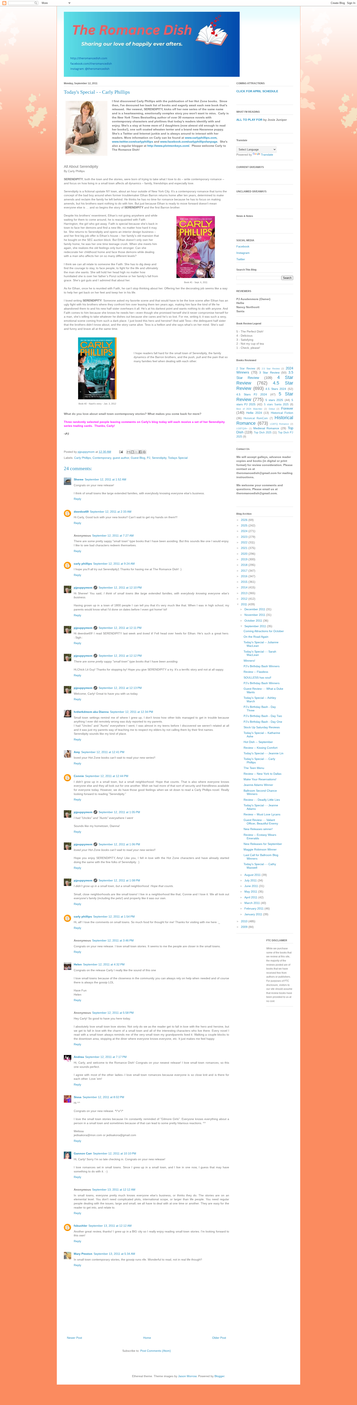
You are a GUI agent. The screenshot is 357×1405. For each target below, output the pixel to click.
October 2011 (253, 620)
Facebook (242, 246)
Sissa (77, 1097)
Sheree (78, 479)
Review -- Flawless (256, 671)
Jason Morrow (187, 1376)
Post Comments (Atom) (155, 1350)
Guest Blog (138, 457)
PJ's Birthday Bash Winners (262, 666)
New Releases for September (263, 844)
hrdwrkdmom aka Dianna (91, 711)
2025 (244, 525)
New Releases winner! (258, 829)
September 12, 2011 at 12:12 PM (120, 655)
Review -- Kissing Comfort (260, 747)
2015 (244, 581)
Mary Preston (83, 1253)
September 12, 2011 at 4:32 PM (104, 964)
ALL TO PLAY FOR (249, 119)
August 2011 (253, 874)
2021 (244, 548)
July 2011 (251, 880)
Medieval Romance (266, 428)
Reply (77, 498)
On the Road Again (256, 636)
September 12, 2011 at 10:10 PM (114, 1153)
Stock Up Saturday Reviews (262, 727)
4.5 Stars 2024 (275, 388)
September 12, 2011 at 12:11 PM (120, 627)
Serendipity (159, 457)
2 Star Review (245, 368)
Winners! (249, 660)
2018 (244, 564)
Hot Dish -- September (258, 742)
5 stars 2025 (274, 400)
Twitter (240, 259)
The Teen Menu (254, 768)
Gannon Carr (83, 1153)
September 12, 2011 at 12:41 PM (102, 752)
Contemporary (102, 457)
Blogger (219, 1376)
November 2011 (255, 614)
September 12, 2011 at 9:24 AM (114, 563)
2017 (244, 570)
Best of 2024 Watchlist (249, 409)
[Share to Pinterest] (144, 452)
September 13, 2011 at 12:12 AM (113, 1189)
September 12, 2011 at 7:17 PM (106, 1056)
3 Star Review (269, 372)
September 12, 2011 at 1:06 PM (119, 844)
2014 (244, 587)
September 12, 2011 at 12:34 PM (131, 711)
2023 (244, 536)
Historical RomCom (256, 418)
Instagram (243, 252)
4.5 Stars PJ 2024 (251, 394)
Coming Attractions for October (264, 631)
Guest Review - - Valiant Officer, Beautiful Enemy (261, 821)
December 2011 (255, 609)
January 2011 (253, 914)
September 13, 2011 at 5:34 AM (114, 1253)
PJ (148, 457)
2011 (244, 604)
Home (147, 1337)
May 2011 (251, 891)
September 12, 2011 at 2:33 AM (110, 511)
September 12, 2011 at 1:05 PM (119, 812)
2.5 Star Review (271, 368)
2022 (244, 542)
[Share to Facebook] (140, 452)
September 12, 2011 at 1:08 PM (119, 880)
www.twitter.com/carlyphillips (132, 141)
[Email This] (128, 452)
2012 (244, 598)
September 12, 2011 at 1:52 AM (105, 479)
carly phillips (83, 563)
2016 (244, 576)
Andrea (79, 1056)
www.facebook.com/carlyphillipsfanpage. (189, 141)
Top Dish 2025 (263, 432)
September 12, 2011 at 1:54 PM (114, 916)
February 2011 (254, 908)
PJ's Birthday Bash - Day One (263, 721)
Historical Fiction (282, 412)
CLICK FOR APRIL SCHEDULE (257, 91)
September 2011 (255, 626)
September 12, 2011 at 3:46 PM (113, 940)
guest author (121, 457)
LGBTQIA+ (242, 428)
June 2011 (251, 886)
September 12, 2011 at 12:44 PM (106, 776)
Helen (78, 964)
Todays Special (178, 457)
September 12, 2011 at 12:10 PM (120, 587)
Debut (272, 409)
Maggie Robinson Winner (260, 849)
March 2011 (252, 903)
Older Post (219, 1337)
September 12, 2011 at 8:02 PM (103, 1097)
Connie (79, 776)
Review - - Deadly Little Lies (262, 799)
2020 (244, 553)
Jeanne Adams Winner (258, 784)
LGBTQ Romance (279, 424)
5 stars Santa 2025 (276, 404)
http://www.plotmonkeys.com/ (168, 145)
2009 (244, 926)
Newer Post (74, 1337)
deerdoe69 (81, 511)
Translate (267, 154)
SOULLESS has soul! (257, 677)
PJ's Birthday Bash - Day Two (263, 716)
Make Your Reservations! (260, 779)
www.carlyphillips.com (201, 137)
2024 (244, 531)
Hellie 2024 (254, 412)
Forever (287, 408)
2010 (244, 921)
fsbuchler (80, 1225)
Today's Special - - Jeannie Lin (263, 753)
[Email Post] (121, 451)
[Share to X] (136, 452)
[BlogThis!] (132, 452)
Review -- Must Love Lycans (262, 814)
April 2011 (251, 897)
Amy (77, 752)
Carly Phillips (82, 457)
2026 (244, 520)
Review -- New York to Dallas (262, 773)
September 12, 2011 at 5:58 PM (113, 1012)
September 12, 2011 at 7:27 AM (113, 535)
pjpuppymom (83, 587)
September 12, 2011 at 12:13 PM (120, 687)
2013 (244, 593)
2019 (244, 559)
